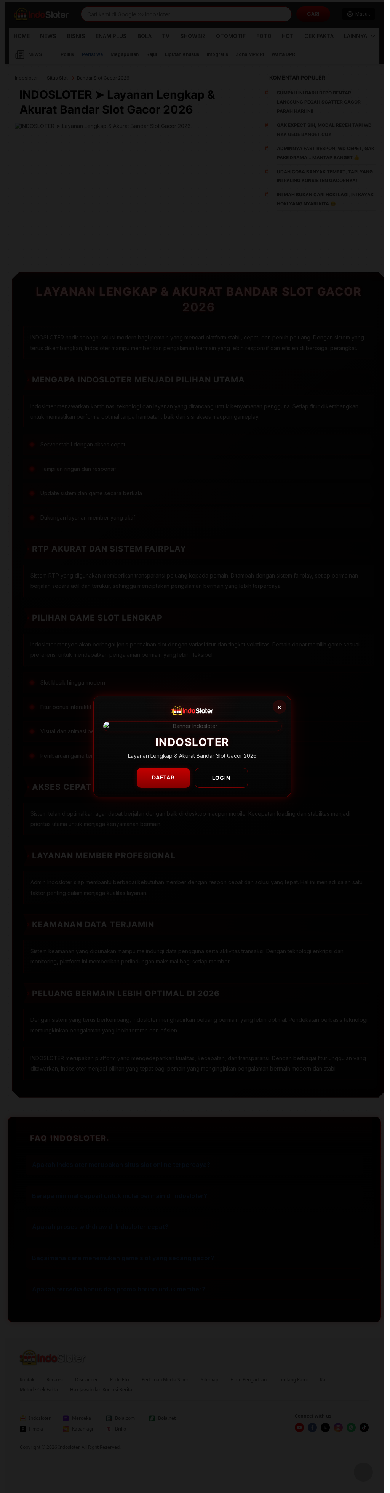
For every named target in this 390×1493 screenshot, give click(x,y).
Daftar (163, 777)
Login (221, 778)
